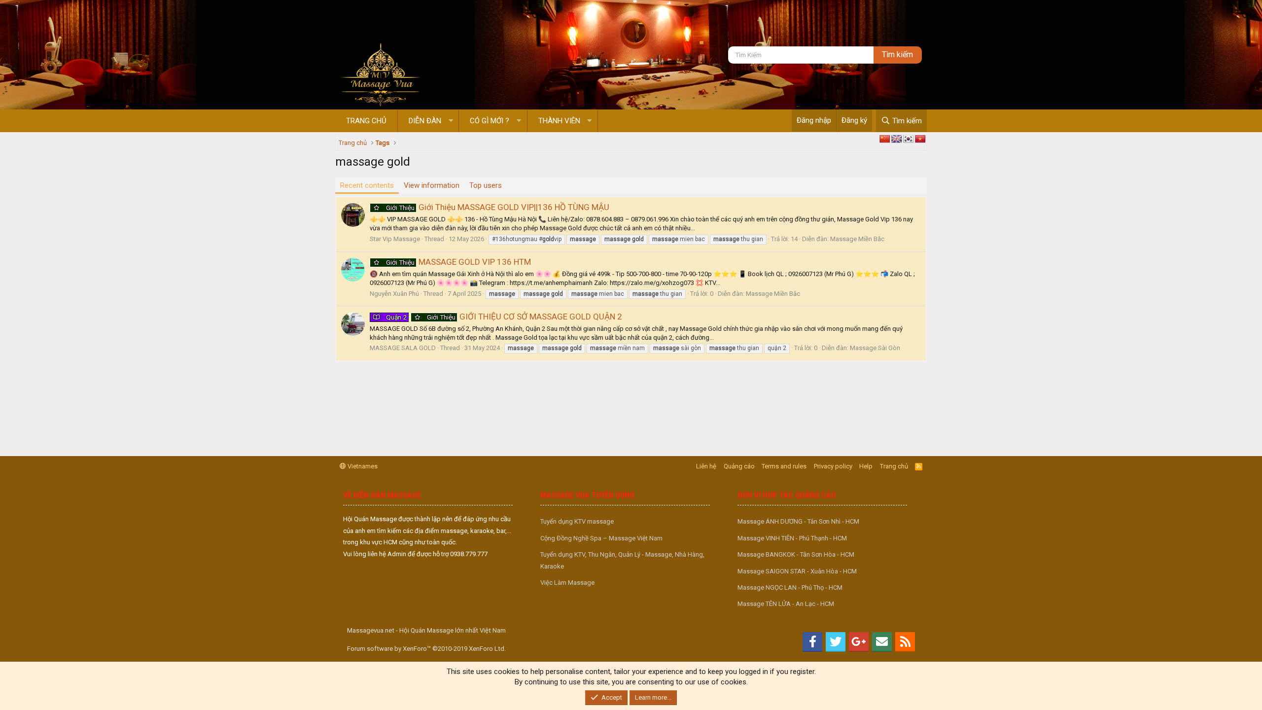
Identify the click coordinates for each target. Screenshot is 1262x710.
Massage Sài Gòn (875, 348)
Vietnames (362, 466)
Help (866, 466)
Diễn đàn (425, 120)
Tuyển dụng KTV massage (577, 521)
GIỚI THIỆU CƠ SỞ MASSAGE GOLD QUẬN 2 (504, 316)
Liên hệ (706, 466)
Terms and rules (784, 466)
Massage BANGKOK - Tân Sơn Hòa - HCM (795, 554)
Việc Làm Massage (567, 582)
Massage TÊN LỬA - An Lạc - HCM (785, 603)
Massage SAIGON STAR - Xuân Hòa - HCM (797, 571)
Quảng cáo (739, 466)
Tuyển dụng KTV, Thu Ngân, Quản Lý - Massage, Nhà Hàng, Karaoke (622, 560)
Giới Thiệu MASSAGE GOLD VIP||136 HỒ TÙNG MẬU (497, 207)
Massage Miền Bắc (857, 239)
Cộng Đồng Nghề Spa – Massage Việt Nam (601, 538)
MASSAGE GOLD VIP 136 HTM (458, 262)
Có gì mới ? (489, 120)
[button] (451, 121)
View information (431, 185)
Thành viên (559, 120)
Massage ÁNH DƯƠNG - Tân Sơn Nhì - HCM (798, 521)
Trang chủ (366, 120)
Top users (485, 185)
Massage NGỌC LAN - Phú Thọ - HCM (789, 587)
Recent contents (367, 185)
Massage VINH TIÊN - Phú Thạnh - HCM (792, 538)
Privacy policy (833, 466)
